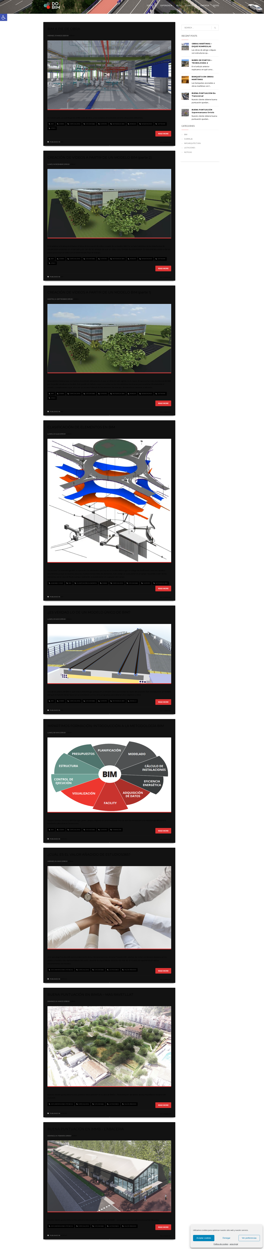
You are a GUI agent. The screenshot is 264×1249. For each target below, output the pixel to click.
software (161, 124)
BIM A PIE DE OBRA (63, 29)
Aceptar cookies (203, 1238)
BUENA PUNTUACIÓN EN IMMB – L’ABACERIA (85, 1129)
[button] (3, 17)
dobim (61, 124)
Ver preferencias (249, 1238)
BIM (52, 124)
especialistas (75, 124)
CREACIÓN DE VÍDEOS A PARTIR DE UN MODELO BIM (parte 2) (99, 157)
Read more (163, 133)
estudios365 (90, 124)
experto (103, 124)
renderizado (146, 124)
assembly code (57, 583)
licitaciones (114, 970)
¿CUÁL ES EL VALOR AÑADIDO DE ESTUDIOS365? (89, 854)
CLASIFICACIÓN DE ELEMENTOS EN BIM (81, 427)
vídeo (53, 128)
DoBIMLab (188, 139)
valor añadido (130, 970)
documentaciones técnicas (62, 970)
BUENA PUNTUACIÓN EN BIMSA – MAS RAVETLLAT (90, 995)
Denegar (226, 1238)
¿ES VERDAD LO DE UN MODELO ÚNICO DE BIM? (88, 612)
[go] (215, 28)
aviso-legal (234, 1244)
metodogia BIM (118, 124)
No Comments (165, 142)
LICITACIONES (189, 147)
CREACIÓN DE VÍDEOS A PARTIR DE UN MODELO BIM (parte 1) (99, 292)
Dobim (71, 36)
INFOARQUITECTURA (192, 143)
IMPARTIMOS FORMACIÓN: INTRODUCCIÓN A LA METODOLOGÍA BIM (105, 726)
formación (116, 830)
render (133, 124)
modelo (133, 701)
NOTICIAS (64, 839)
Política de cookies (221, 1244)
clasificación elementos (87, 583)
